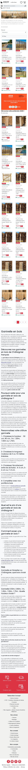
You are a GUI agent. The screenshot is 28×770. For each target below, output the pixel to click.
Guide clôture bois (14, 737)
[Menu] (2, 5)
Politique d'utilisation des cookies (11, 767)
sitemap (23, 767)
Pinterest (15, 761)
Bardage (14, 719)
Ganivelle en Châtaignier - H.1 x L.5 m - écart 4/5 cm (7, 161)
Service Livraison (14, 698)
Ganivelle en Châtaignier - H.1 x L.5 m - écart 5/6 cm (7, 84)
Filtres (4, 36)
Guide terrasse (14, 733)
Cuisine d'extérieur (14, 725)
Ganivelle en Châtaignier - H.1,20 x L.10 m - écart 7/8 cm (21, 163)
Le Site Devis (13, 2)
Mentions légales (6, 765)
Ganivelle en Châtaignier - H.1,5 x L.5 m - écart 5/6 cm (6, 57)
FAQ (14, 708)
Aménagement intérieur (14, 723)
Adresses (14, 753)
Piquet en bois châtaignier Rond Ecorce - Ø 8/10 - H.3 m (6, 221)
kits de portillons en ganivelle (18, 485)
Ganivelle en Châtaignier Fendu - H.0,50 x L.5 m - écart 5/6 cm (21, 308)
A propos (14, 702)
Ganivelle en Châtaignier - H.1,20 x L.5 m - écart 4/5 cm (7, 277)
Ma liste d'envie (14, 756)
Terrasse (14, 717)
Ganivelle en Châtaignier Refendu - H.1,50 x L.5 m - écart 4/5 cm (21, 135)
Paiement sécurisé (14, 704)
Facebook (8, 761)
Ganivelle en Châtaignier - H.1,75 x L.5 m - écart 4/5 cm (21, 84)
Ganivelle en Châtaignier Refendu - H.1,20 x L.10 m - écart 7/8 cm (21, 279)
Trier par (3, 30)
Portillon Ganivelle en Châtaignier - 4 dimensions (7, 191)
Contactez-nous (14, 706)
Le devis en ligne (14, 741)
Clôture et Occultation (14, 721)
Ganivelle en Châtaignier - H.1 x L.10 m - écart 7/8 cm (7, 134)
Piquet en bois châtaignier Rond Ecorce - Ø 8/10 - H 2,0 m (20, 221)
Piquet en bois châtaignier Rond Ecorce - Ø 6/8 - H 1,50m (20, 250)
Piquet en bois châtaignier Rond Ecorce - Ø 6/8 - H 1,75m (20, 191)
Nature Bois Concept (6, 362)
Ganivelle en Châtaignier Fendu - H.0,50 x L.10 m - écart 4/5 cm (7, 308)
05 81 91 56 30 (6, 8)
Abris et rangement (14, 727)
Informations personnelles (14, 747)
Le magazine (14, 739)
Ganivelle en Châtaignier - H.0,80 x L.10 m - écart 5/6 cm (21, 57)
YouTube (12, 761)
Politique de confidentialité (18, 765)
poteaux (17, 489)
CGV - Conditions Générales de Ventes (14, 700)
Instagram (19, 761)
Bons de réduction (14, 754)
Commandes (14, 749)
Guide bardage (14, 735)
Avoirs (14, 751)
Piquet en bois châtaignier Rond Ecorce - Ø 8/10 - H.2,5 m (7, 250)
